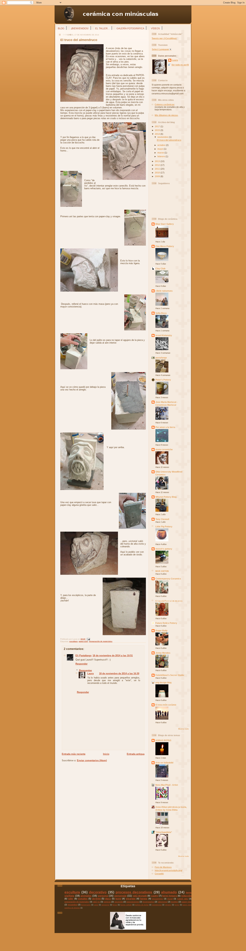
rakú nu (96, 902)
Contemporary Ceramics (168, 578)
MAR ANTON (162, 571)
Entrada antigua (135, 754)
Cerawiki (159, 873)
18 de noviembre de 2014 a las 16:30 (119, 673)
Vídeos (155, 28)
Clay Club (160, 268)
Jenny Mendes (162, 653)
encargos (131, 898)
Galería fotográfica (130, 28)
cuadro (154, 896)
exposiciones (132, 902)
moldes (174, 902)
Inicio (106, 754)
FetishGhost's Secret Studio (169, 675)
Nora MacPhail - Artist (166, 785)
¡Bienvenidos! (80, 28)
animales (85, 895)
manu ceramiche (164, 449)
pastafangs (161, 357)
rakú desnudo (140, 896)
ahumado (169, 892)
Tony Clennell (162, 519)
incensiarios (148, 902)
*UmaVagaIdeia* (163, 832)
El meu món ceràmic (165, 705)
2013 (157, 161)
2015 (157, 130)
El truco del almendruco (78, 40)
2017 (157, 126)
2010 (157, 172)
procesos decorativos (134, 892)
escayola (119, 902)
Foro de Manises (163, 867)
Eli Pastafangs (83, 655)
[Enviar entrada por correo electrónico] (88, 639)
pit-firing (96, 898)
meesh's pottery (163, 549)
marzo (160, 152)
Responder (81, 663)
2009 (157, 176)
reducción (186, 896)
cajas (96, 905)
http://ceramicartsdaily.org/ (168, 870)
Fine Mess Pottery (164, 246)
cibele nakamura (164, 291)
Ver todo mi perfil (180, 65)
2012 (157, 165)
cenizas (107, 902)
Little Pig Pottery (163, 526)
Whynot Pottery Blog (165, 497)
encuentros (157, 899)
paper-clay (83, 641)
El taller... (102, 28)
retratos (168, 905)
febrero (161, 156)
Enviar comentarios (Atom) (92, 760)
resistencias (157, 905)
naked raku (182, 899)
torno (177, 905)
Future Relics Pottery (166, 623)
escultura (73, 641)
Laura (90, 673)
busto (118, 898)
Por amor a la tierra (165, 427)
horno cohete (126, 905)
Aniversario (86, 905)
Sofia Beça (161, 313)
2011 (157, 169)
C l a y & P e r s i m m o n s (168, 601)
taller (70, 898)
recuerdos (72, 905)
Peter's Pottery (163, 380)
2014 (157, 134)
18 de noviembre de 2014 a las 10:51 (113, 655)
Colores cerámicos (164, 104)
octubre (161, 145)
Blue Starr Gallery (164, 224)
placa (108, 898)
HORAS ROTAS (163, 740)
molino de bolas (142, 905)
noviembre (163, 137)
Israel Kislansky (163, 335)
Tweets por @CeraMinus (164, 38)
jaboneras (162, 902)
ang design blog (163, 682)
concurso (105, 905)
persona (103, 895)
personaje (120, 895)
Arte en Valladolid (164, 762)
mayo (160, 149)
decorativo (98, 892)
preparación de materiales (100, 641)
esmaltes (83, 898)
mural (170, 899)
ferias (115, 905)
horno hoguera (169, 896)
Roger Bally (161, 630)
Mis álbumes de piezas (166, 115)
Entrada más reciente (73, 754)
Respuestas (85, 670)
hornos (143, 898)
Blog (61, 28)
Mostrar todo (183, 729)
